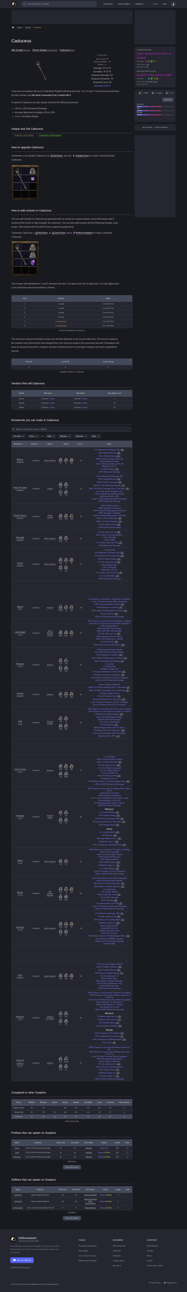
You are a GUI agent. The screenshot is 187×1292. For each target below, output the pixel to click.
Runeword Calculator (88, 1246)
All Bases (117, 1256)
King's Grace (20, 515)
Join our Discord (24, 1260)
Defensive (79, 436)
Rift (20, 721)
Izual (147, 64)
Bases (20, 27)
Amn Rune (60, 233)
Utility (49, 436)
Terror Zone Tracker (87, 1256)
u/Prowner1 (25, 1267)
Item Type (17, 436)
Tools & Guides (123, 4)
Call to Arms (20, 769)
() (122, 450)
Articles (150, 1251)
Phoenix (20, 1017)
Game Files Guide (155, 1265)
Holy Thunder (20, 488)
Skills (94, 436)
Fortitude (20, 816)
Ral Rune (43, 233)
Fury (20, 975)
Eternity (20, 927)
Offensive (63, 436)
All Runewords (119, 1246)
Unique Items (118, 1261)
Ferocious (17, 1157)
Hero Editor (83, 1251)
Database (139, 4)
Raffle (164, 4)
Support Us (172, 1283)
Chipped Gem (82, 156)
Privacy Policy (155, 1283)
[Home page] (14, 4)
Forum (155, 4)
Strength (20, 537)
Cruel (17, 1148)
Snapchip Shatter (151, 81)
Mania (20, 607)
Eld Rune (58, 156)
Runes (31, 436)
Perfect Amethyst (84, 233)
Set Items (117, 1265)
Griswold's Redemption (50, 135)
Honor (20, 563)
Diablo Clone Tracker (88, 1261)
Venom (20, 693)
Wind (20, 860)
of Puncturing (18, 1208)
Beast (20, 892)
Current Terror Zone (144, 50)
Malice (20, 459)
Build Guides (152, 1246)
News (149, 1256)
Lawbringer (20, 632)
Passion (20, 664)
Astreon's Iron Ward (24, 135)
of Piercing (18, 1195)
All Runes (117, 1251)
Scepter (28, 27)
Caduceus (37, 27)
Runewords (107, 4)
